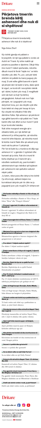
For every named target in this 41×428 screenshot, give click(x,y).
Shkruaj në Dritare (8, 10)
